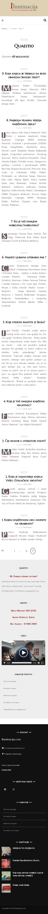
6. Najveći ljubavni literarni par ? (24, 257)
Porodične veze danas (11, 702)
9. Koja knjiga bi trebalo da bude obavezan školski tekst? (24, 75)
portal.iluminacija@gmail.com (14, 748)
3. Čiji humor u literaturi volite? (24, 441)
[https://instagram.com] (13, 789)
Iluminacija (24, 7)
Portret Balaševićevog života (26, 860)
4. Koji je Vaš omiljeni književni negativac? (24, 403)
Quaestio (24, 69)
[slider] (21, 662)
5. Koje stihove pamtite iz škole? (24, 322)
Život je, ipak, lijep (9, 681)
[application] (23, 652)
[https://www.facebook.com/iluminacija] (5, 789)
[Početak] (4, 663)
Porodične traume (9, 688)
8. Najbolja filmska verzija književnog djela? (24, 122)
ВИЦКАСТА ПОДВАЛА (24, 848)
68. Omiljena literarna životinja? (23, 576)
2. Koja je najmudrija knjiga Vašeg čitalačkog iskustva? (24, 478)
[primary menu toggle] (3, 20)
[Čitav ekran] (42, 663)
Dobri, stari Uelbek (21, 885)
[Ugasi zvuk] (39, 663)
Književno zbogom (10, 695)
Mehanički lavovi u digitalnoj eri (14, 710)
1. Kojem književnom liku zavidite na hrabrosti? (24, 521)
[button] (23, 652)
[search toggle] (45, 20)
